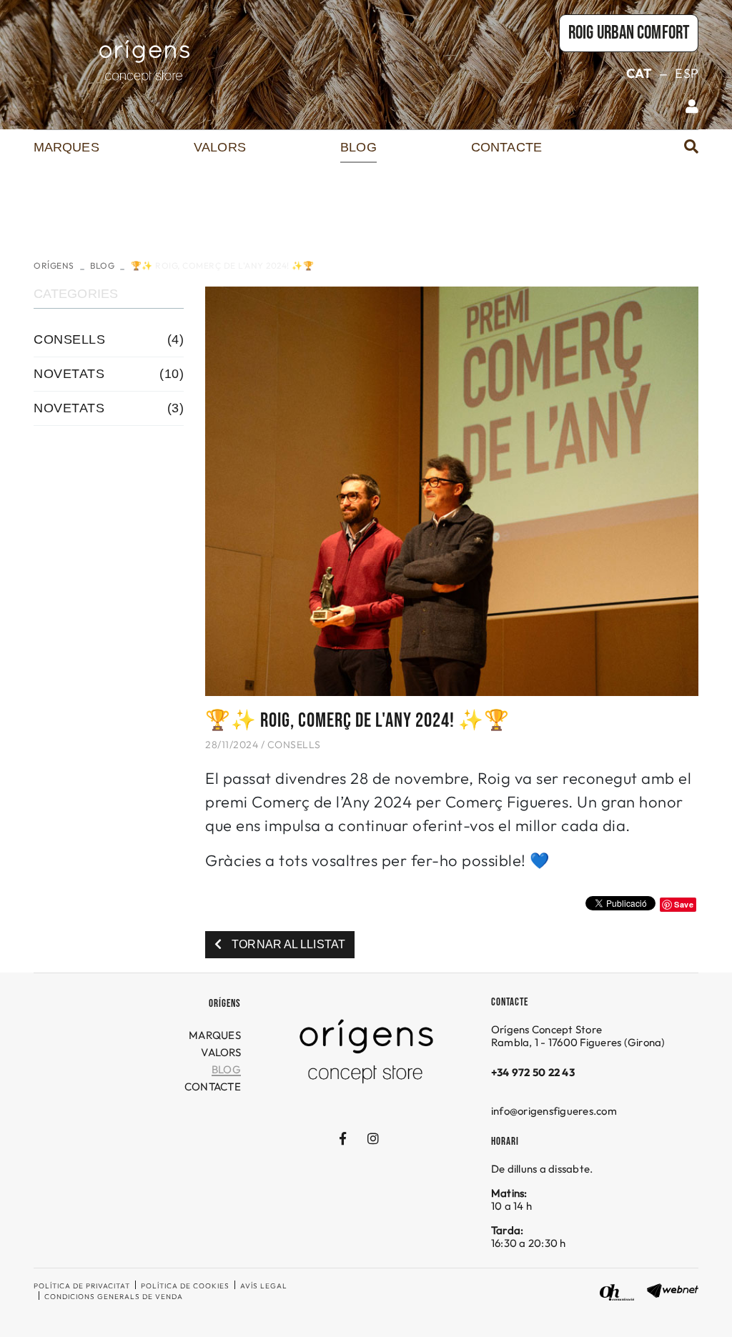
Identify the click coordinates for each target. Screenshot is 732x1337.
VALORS (221, 1052)
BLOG (102, 265)
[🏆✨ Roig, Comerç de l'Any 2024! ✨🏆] (451, 489)
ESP (686, 73)
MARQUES (215, 1035)
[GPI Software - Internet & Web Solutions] (672, 1288)
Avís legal (263, 1286)
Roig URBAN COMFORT (628, 33)
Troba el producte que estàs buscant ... (618, 153)
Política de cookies (185, 1286)
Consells (294, 744)
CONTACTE (212, 1086)
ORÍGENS (54, 265)
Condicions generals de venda (113, 1296)
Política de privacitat (82, 1286)
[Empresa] (144, 61)
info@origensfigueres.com (554, 1111)
